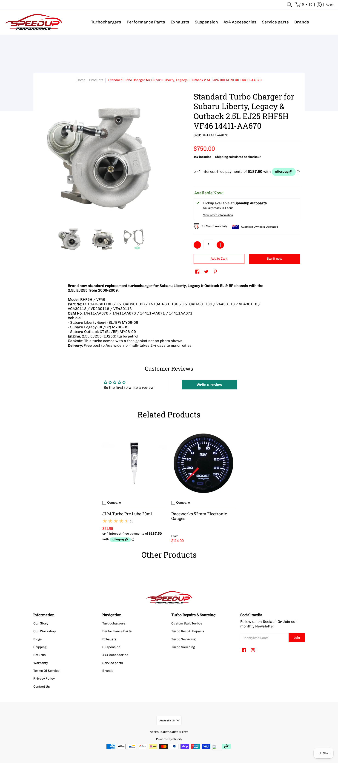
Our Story (40, 623)
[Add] (220, 245)
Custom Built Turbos (186, 623)
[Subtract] (197, 245)
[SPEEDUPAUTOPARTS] (33, 22)
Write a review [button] (209, 385)
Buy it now (274, 259)
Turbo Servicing (183, 639)
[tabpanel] (169, 316)
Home (81, 80)
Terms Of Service (46, 671)
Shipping (221, 157)
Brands (107, 671)
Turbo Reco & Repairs (187, 631)
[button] (304, 4)
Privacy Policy (44, 679)
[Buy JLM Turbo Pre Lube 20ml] (134, 463)
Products (96, 80)
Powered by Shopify (169, 739)
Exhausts (109, 639)
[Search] (289, 4)
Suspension (111, 647)
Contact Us (41, 687)
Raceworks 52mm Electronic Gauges (199, 516)
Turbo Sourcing (183, 647)
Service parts (112, 663)
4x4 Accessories (115, 655)
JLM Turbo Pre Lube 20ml (127, 513)
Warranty (40, 663)
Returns (39, 655)
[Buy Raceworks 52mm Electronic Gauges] (203, 463)
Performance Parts (117, 631)
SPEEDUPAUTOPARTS (164, 732)
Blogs (37, 639)
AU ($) (330, 4)
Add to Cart (219, 259)
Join (297, 638)
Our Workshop (44, 631)
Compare (114, 503)
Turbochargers (114, 623)
